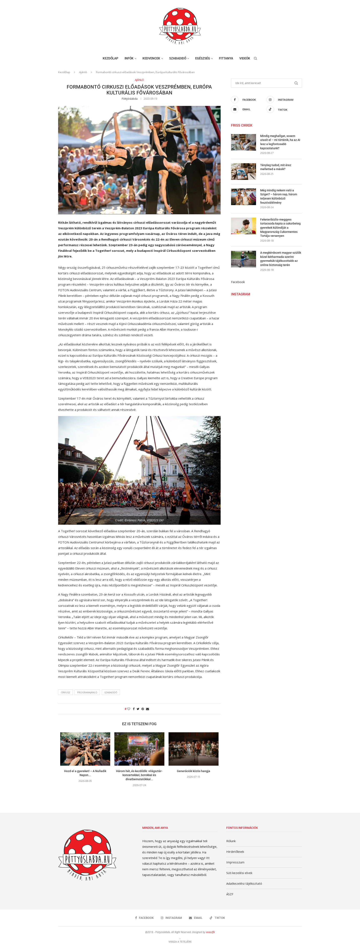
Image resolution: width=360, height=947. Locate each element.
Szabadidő (177, 58)
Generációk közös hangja (193, 771)
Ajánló (83, 72)
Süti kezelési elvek (239, 873)
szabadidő (110, 692)
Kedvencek (151, 58)
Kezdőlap (110, 58)
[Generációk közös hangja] (194, 749)
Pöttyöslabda (130, 98)
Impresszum (235, 862)
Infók (129, 58)
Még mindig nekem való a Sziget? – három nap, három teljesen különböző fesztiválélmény (278, 196)
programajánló (87, 692)
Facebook (238, 282)
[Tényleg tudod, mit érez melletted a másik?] (243, 171)
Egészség (202, 58)
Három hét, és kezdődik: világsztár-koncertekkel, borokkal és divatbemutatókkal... (139, 775)
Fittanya (226, 58)
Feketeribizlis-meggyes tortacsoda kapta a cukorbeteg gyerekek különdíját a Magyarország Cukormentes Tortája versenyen (280, 227)
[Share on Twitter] (138, 709)
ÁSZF (229, 894)
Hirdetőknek (235, 851)
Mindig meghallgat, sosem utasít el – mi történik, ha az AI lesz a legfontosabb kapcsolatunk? (280, 142)
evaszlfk (210, 932)
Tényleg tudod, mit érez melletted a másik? (275, 167)
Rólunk (231, 841)
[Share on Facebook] (134, 709)
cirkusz (65, 692)
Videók (244, 58)
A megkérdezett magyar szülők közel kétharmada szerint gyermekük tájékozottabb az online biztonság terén (280, 259)
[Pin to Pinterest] (142, 709)
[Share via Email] (147, 709)
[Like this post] (128, 709)
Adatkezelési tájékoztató (244, 883)
